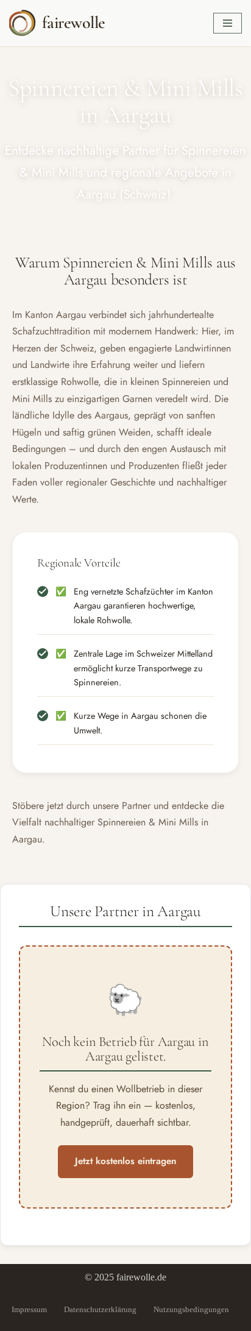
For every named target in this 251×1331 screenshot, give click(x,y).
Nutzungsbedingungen (191, 1309)
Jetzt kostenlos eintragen (125, 1161)
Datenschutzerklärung (100, 1309)
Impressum (29, 1309)
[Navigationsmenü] (227, 23)
